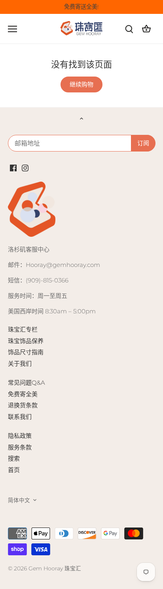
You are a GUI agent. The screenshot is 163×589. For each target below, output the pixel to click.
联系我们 (20, 416)
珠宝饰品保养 (26, 341)
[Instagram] (25, 167)
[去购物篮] (146, 29)
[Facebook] (13, 167)
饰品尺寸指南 (26, 352)
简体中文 (19, 500)
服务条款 (20, 447)
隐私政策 (20, 435)
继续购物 (81, 84)
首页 (14, 470)
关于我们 (20, 363)
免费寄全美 (23, 394)
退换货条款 (23, 405)
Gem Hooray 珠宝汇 (54, 568)
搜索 (14, 458)
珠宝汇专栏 (23, 329)
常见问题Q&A (26, 382)
